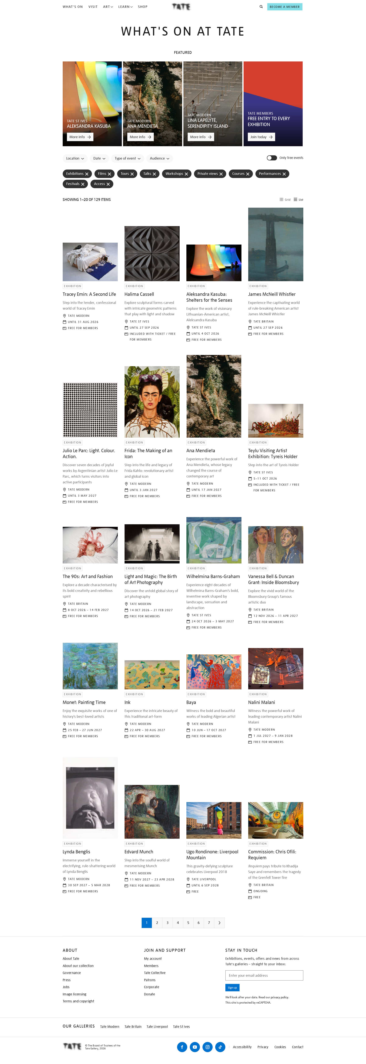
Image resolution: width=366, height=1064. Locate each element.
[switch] (272, 158)
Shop (143, 7)
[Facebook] (182, 1047)
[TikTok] (220, 1047)
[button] (260, 7)
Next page (228, 924)
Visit (93, 7)
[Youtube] (195, 1047)
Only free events (291, 158)
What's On (73, 7)
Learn (124, 7)
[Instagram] (207, 1047)
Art (106, 7)
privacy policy (279, 997)
